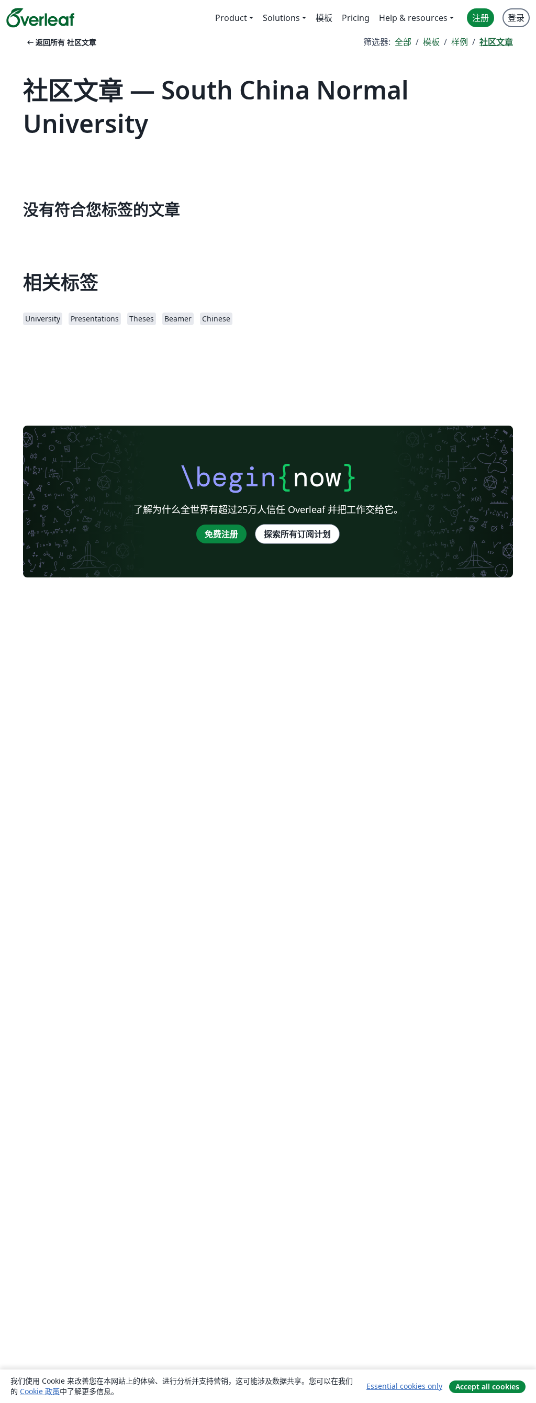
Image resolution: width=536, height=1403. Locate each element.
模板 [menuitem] (324, 18)
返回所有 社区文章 (60, 42)
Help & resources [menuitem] (413, 18)
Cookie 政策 (40, 1391)
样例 (459, 42)
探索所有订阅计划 (297, 534)
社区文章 (496, 42)
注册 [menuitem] (480, 18)
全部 (403, 42)
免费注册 (221, 534)
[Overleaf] (40, 18)
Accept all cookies (487, 1386)
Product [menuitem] (231, 18)
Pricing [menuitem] (356, 18)
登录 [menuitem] (516, 18)
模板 (431, 42)
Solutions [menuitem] (281, 18)
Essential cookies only (404, 1386)
